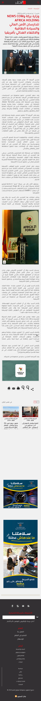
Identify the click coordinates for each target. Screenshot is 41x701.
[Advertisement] (19, 350)
